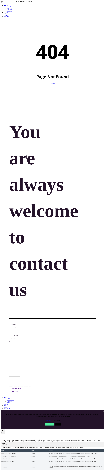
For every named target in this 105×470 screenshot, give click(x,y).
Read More (48, 420)
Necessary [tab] (3, 443)
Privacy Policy (14, 391)
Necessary (4, 444)
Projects (6, 405)
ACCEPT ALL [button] (49, 424)
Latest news (15, 339)
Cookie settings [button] (56, 420)
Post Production (10, 400)
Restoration (9, 401)
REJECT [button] (58, 424)
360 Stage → (7, 408)
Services (6, 397)
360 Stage (9, 402)
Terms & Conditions (16, 388)
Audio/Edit (9, 398)
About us (6, 404)
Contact (5, 407)
